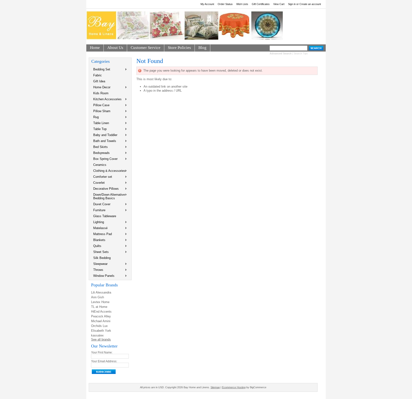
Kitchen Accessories (106, 99)
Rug (95, 117)
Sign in (292, 4)
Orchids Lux (99, 326)
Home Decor (100, 87)
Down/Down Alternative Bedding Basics (108, 196)
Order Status (225, 4)
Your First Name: (102, 352)
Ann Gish (97, 297)
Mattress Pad (101, 234)
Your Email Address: (104, 361)
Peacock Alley (101, 316)
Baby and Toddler (104, 135)
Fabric (97, 75)
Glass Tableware (104, 216)
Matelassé (99, 228)
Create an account (310, 4)
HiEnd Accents (101, 311)
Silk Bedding (102, 258)
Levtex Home (100, 302)
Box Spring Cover (104, 159)
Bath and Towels (103, 141)
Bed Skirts (99, 147)
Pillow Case (100, 105)
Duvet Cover (100, 204)
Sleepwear (99, 264)
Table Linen (100, 123)
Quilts (96, 246)
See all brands (101, 339)
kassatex (97, 335)
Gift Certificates (261, 4)
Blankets (98, 240)
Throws (97, 270)
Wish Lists (242, 4)
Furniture (98, 210)
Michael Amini (100, 321)
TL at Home (99, 307)
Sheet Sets (100, 252)
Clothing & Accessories (108, 171)
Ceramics (99, 165)
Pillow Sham (100, 111)
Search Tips (301, 53)
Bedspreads (100, 153)
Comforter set (101, 177)
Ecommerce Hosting (234, 387)
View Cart (278, 4)
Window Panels (102, 276)
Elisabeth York (101, 330)
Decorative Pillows (105, 189)
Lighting (97, 222)
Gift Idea (99, 81)
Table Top (99, 129)
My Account (207, 4)
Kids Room (100, 93)
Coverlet (98, 183)
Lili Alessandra (101, 292)
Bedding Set (100, 70)
